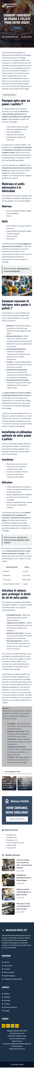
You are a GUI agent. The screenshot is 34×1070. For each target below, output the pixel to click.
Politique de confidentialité (13, 979)
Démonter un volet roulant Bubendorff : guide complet (24, 906)
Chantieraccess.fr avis (17, 1033)
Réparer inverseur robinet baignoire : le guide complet (24, 891)
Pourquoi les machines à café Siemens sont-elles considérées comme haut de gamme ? (24, 781)
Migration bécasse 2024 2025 (17, 1031)
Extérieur (10, 840)
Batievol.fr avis (17, 1041)
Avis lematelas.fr (17, 1046)
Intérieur (17, 28)
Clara (29, 37)
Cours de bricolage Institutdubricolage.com (17, 1044)
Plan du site (8, 965)
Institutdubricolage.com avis (17, 1036)
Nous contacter (17, 819)
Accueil (6, 962)
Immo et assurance (14, 843)
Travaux (9, 848)
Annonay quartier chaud (17, 1038)
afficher (13, 95)
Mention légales (9, 976)
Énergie (6, 1010)
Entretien (10, 837)
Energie (9, 835)
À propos (7, 969)
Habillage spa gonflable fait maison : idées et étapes (24, 877)
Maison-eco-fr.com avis (17, 1049)
